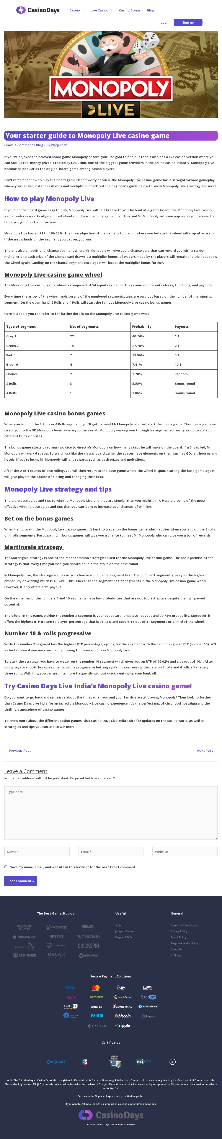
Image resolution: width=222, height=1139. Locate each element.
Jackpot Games (124, 931)
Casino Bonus (129, 10)
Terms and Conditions (184, 925)
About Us (176, 949)
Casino (74, 10)
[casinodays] (111, 1061)
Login (165, 22)
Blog (150, 10)
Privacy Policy (179, 931)
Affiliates (176, 955)
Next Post (207, 750)
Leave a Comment (18, 145)
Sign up (188, 22)
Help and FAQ (123, 937)
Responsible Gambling (184, 943)
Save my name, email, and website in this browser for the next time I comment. (73, 867)
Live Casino (99, 10)
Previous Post (18, 750)
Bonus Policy (178, 937)
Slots (118, 925)
